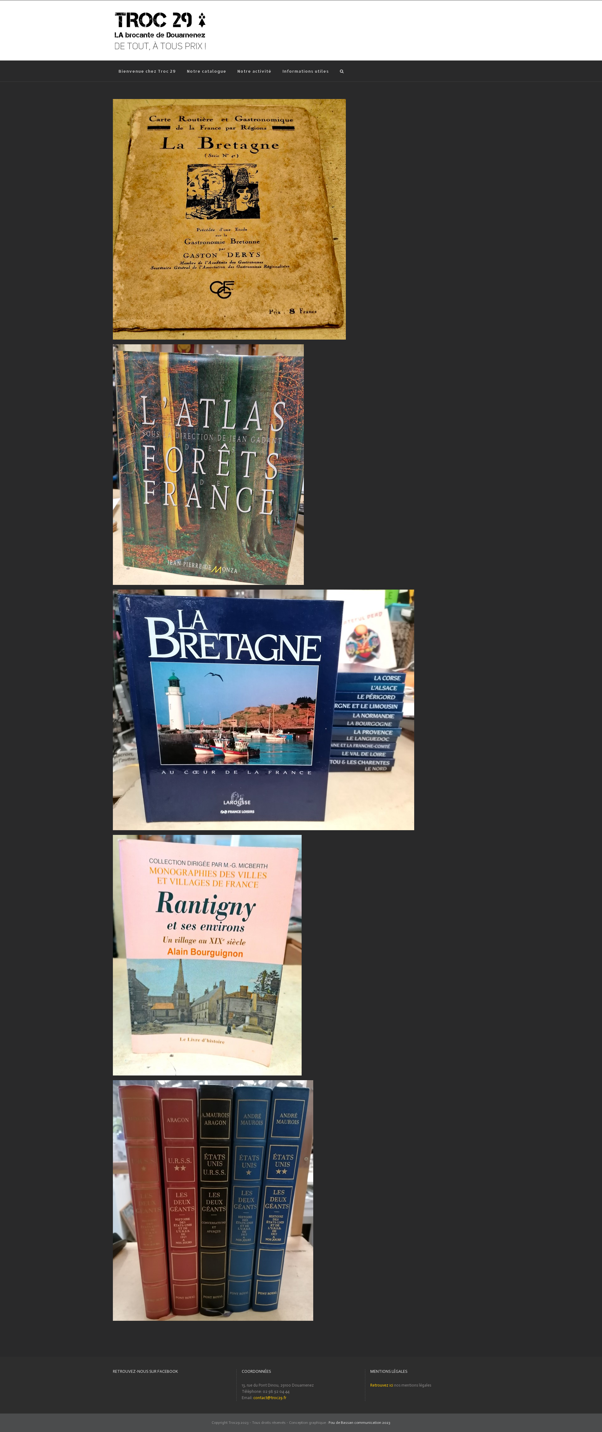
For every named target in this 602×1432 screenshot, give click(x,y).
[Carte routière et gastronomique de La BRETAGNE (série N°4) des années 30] (229, 102)
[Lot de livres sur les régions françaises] (263, 592)
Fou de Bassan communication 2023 (359, 1422)
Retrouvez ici (381, 1385)
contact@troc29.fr (269, 1397)
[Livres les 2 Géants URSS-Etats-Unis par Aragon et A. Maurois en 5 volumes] (213, 1083)
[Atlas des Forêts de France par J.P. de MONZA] (208, 347)
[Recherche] (341, 71)
